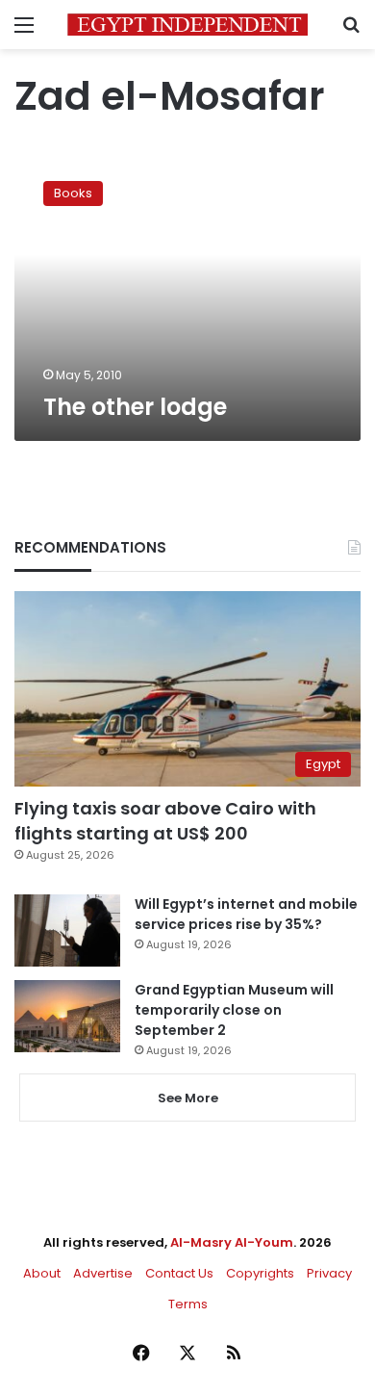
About (42, 1273)
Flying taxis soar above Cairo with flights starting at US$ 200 (165, 820)
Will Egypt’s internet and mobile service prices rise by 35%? (246, 914)
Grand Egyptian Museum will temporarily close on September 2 (234, 1010)
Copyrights (260, 1273)
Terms (188, 1304)
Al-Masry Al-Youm (231, 1242)
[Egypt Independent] (187, 24)
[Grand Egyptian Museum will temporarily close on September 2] (67, 1016)
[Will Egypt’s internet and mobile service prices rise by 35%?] (67, 930)
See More (188, 1098)
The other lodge (135, 407)
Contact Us (179, 1273)
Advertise (103, 1273)
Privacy (329, 1273)
